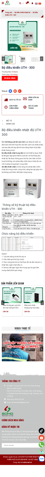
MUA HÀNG (10, 78)
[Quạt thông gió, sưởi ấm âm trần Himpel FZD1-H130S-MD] (12, 295)
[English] (36, 4)
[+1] (19, 91)
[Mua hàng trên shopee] (41, 438)
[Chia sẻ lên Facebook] (10, 91)
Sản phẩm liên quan (12, 283)
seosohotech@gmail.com (20, 402)
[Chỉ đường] (41, 451)
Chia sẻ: (5, 91)
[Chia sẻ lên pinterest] (15, 91)
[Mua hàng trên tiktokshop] (41, 431)
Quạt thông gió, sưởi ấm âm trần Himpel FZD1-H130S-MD (12, 306)
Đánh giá (10, 124)
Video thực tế (22, 328)
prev (3, 58)
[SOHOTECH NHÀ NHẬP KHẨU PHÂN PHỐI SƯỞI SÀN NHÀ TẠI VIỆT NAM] (7, 3)
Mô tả (9, 121)
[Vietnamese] (39, 4)
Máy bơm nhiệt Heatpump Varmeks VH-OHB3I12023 (31, 306)
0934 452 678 (19, 399)
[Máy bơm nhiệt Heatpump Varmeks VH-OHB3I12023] (33, 295)
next (41, 58)
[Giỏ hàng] (26, 3)
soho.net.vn (27, 462)
